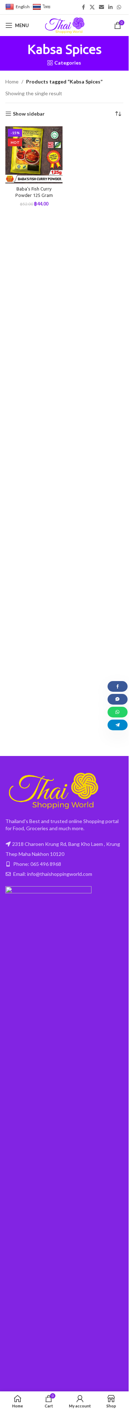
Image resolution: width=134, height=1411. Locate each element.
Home (12, 81)
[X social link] (92, 7)
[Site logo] (64, 25)
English (23, 6)
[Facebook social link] (83, 7)
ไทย (46, 6)
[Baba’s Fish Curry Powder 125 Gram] (34, 154)
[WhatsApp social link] (119, 7)
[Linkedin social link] (110, 7)
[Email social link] (101, 7)
